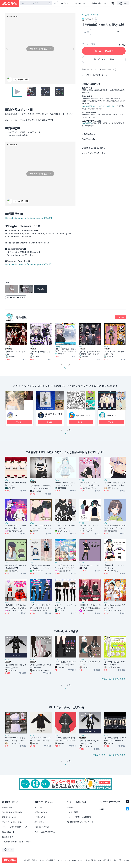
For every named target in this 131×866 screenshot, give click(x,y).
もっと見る (65, 430)
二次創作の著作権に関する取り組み (16, 841)
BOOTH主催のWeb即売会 (45, 832)
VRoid (95, 15)
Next (73, 49)
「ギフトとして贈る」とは (95, 75)
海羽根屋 (21, 317)
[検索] (49, 3)
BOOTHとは (80, 3)
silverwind (111, 415)
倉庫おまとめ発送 (42, 827)
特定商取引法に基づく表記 (92, 148)
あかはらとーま (83, 415)
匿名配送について (9, 817)
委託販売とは (7, 837)
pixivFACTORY (87, 123)
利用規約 (35, 860)
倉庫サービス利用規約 (47, 860)
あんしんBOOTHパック (90, 106)
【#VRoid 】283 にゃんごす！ (40, 353)
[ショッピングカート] (112, 3)
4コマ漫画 (58, 347)
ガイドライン (62, 860)
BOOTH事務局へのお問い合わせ (80, 822)
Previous (7, 49)
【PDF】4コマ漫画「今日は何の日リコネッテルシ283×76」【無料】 (65, 350)
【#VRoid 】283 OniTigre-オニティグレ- (114, 353)
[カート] (96, 19)
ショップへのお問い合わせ (92, 153)
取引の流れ (88, 134)
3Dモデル (85, 15)
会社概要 (27, 860)
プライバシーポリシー (76, 860)
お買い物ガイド (41, 812)
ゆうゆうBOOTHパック (107, 106)
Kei (16, 415)
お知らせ (70, 807)
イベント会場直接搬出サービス (14, 827)
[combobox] (36, 3)
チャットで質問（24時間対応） (79, 817)
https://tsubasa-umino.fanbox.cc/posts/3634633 (28, 218)
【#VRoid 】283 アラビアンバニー (16, 353)
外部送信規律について (93, 860)
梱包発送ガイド (8, 832)
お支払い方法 (89, 139)
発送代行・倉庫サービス (12, 822)
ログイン (64, 3)
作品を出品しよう (99, 3)
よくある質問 (72, 812)
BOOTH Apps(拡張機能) (12, 812)
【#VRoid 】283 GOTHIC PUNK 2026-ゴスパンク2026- (90, 353)
